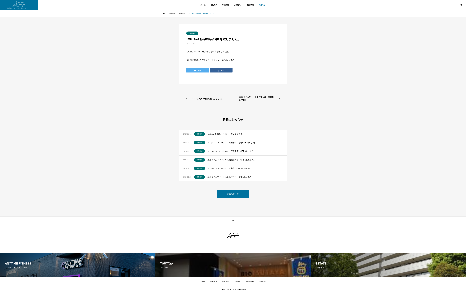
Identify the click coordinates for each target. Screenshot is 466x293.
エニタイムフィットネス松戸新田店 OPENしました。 (231, 151)
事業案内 (225, 5)
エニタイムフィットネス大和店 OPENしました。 (229, 168)
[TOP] (233, 220)
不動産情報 (249, 5)
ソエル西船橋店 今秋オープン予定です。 (226, 134)
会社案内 (213, 5)
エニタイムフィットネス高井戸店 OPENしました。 (230, 177)
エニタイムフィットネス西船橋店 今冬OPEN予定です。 (232, 143)
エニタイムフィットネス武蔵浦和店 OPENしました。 (231, 160)
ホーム (203, 5)
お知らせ (262, 5)
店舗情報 (237, 5)
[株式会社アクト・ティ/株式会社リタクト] (19, 5)
